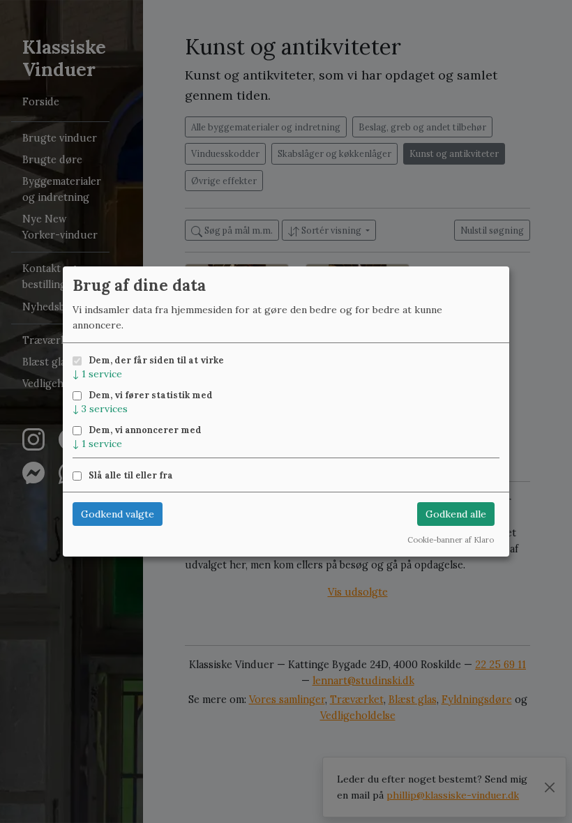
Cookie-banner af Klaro (450, 540)
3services (100, 408)
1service (97, 374)
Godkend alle (456, 514)
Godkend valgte (117, 514)
